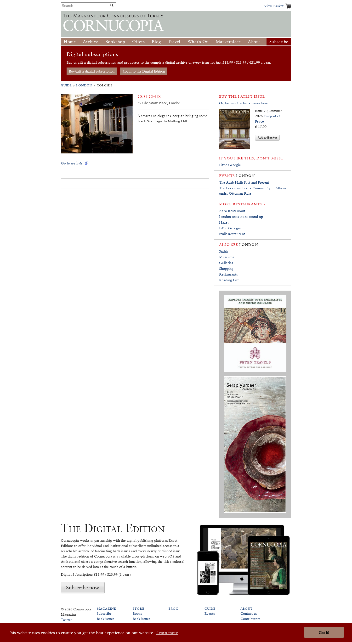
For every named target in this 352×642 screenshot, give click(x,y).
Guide (66, 85)
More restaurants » (242, 204)
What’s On (198, 41)
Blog (156, 41)
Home (70, 41)
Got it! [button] (324, 632)
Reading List (229, 280)
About (254, 41)
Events (209, 613)
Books (137, 613)
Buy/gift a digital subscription (91, 71)
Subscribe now (82, 587)
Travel (174, 41)
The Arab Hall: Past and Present (244, 182)
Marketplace (228, 41)
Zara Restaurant (232, 211)
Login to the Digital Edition (144, 71)
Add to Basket (267, 137)
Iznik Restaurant (232, 234)
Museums (226, 257)
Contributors (250, 619)
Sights (223, 251)
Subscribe (278, 41)
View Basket (274, 6)
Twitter (66, 620)
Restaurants (228, 274)
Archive (90, 41)
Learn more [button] (167, 632)
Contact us (248, 613)
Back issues (105, 619)
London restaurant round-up (241, 216)
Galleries (226, 263)
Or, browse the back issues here (243, 103)
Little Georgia (230, 165)
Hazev (224, 222)
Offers (138, 41)
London (84, 85)
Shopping (226, 268)
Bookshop (115, 41)
